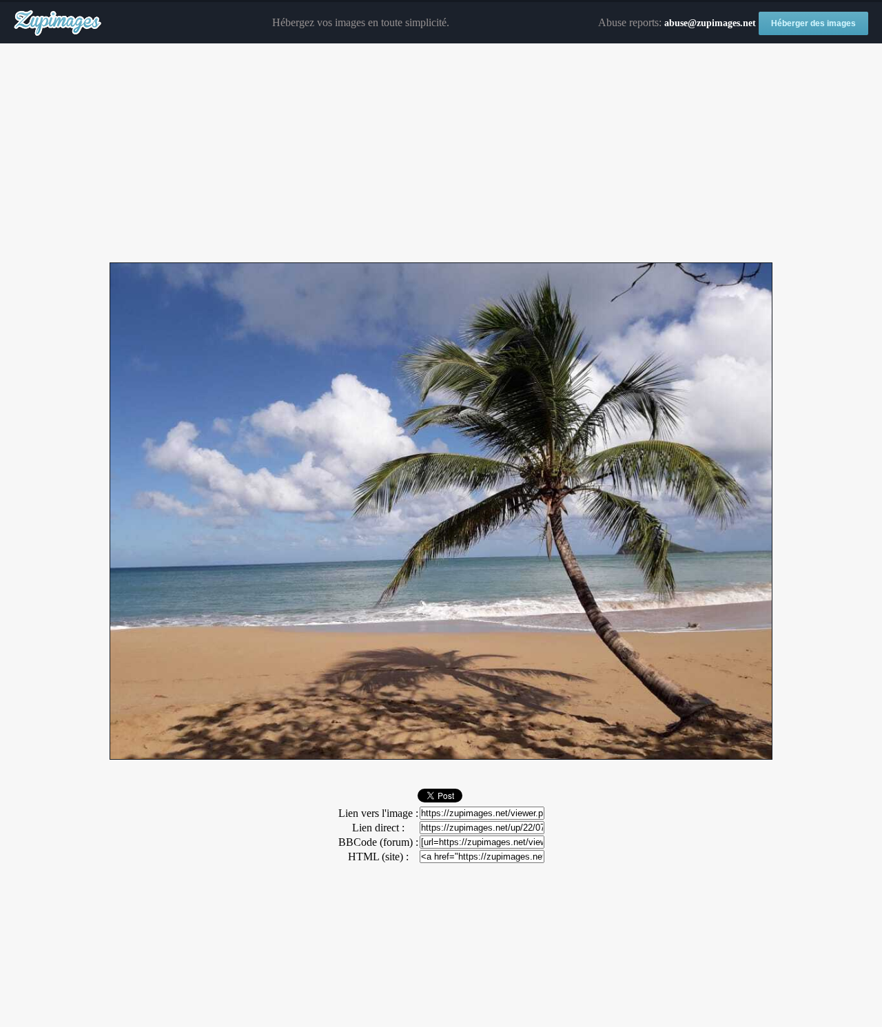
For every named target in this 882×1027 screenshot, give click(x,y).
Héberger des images (813, 23)
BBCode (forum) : (378, 842)
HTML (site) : (378, 856)
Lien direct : (378, 827)
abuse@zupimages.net (710, 23)
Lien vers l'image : (378, 813)
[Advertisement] (441, 153)
